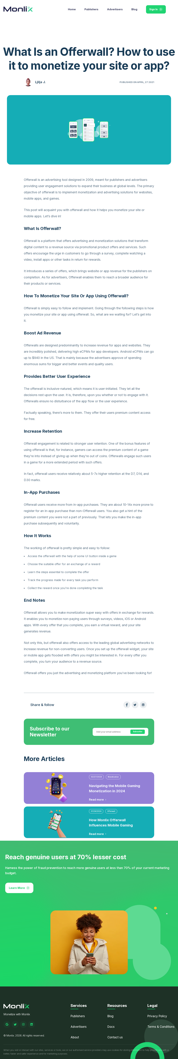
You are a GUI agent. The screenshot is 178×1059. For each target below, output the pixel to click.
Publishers (91, 9)
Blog (134, 9)
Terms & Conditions (161, 1026)
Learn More (17, 888)
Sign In (153, 9)
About (75, 1037)
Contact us (115, 1037)
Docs (111, 1026)
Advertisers (115, 9)
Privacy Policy (157, 1016)
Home (72, 9)
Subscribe (137, 731)
